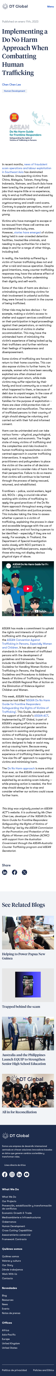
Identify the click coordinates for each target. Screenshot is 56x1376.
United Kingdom (11, 1343)
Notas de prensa (11, 1313)
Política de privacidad (14, 1370)
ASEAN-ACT (41, 715)
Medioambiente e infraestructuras (21, 1217)
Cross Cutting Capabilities (17, 1230)
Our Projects (9, 1201)
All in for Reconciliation (19, 1112)
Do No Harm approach (21, 768)
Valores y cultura (11, 1260)
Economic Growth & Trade (17, 1213)
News (5, 1304)
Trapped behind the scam (21, 1006)
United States (9, 1347)
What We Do (9, 1196)
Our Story (7, 1265)
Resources (7, 1300)
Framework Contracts (14, 1239)
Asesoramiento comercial (16, 1234)
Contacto (7, 1278)
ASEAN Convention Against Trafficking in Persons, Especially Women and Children (27, 643)
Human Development (14, 91)
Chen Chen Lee (11, 84)
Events (5, 1308)
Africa (5, 1330)
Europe (6, 1339)
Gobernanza (9, 1221)
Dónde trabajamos (12, 1269)
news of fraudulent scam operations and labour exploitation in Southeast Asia (26, 168)
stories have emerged (27, 232)
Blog (4, 1295)
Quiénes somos (10, 1256)
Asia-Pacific (9, 1334)
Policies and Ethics (43, 1370)
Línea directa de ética (15, 1165)
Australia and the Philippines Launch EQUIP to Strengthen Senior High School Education (24, 1060)
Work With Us (9, 1274)
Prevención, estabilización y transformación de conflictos (27, 1207)
